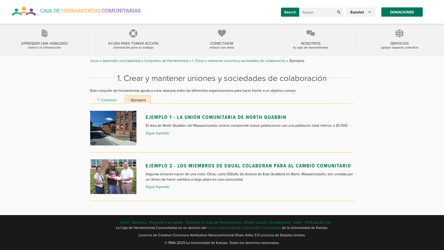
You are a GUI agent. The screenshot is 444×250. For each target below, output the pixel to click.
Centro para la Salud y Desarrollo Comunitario (244, 227)
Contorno (109, 99)
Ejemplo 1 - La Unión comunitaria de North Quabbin (216, 117)
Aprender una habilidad (122, 60)
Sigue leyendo (157, 133)
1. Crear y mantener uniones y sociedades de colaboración (239, 60)
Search (290, 12)
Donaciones (402, 12)
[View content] (113, 127)
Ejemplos (138, 99)
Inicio (95, 60)
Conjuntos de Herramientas (166, 60)
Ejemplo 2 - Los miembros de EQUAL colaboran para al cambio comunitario (248, 165)
